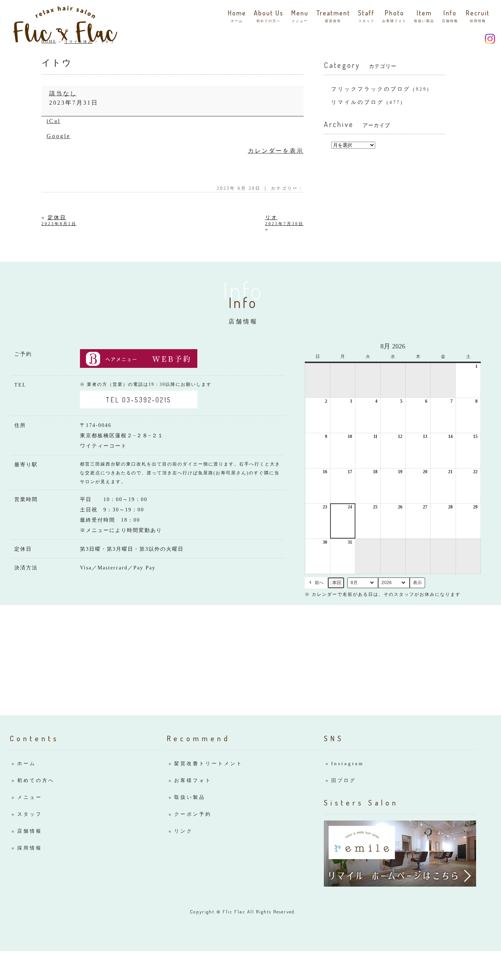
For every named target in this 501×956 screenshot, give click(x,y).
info (450, 16)
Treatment (333, 16)
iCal (54, 121)
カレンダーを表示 (276, 151)
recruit (478, 16)
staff (366, 16)
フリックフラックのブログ (370, 89)
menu (299, 16)
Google (58, 136)
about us (269, 16)
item (424, 16)
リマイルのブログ (357, 102)
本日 (336, 582)
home (237, 16)
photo (394, 16)
